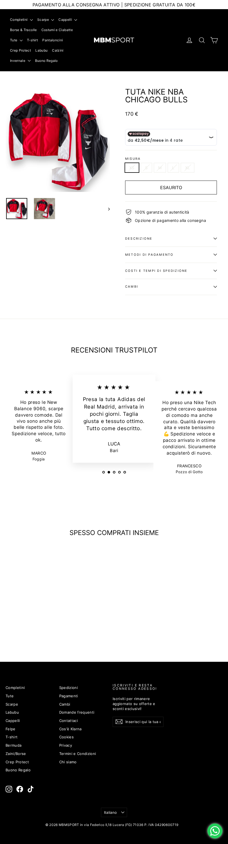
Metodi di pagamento (149, 255)
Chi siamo (68, 762)
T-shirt (32, 40)
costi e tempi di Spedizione (156, 271)
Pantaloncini (52, 40)
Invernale (18, 61)
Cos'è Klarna (70, 729)
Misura (133, 158)
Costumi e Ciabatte (57, 30)
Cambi (131, 286)
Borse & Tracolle (23, 30)
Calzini (57, 50)
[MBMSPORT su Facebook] (19, 789)
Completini (19, 19)
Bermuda (13, 745)
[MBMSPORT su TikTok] (30, 789)
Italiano (110, 812)
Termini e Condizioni (77, 753)
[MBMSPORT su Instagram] (9, 789)
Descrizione (139, 238)
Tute (14, 40)
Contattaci (68, 720)
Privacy (65, 745)
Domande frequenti (77, 712)
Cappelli (65, 19)
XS (132, 167)
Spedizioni (68, 687)
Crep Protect (20, 50)
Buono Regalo (46, 61)
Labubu (41, 50)
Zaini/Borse (16, 753)
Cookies (66, 737)
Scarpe (43, 19)
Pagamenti (68, 696)
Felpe (11, 729)
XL (187, 167)
